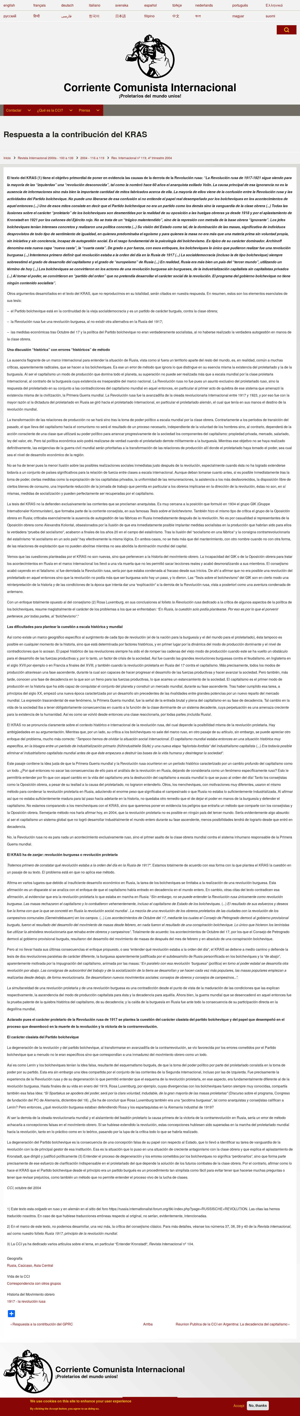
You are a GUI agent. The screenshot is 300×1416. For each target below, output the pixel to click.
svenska (121, 5)
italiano (94, 5)
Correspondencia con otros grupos (34, 1283)
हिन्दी (36, 15)
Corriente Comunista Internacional (150, 87)
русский (10, 15)
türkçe (177, 5)
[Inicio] (150, 56)
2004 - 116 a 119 (92, 158)
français (39, 5)
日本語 (120, 15)
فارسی (66, 15)
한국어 (94, 15)
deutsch (67, 5)
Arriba (148, 1324)
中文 (175, 15)
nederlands (204, 5)
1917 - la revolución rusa (26, 1301)
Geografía (14, 1258)
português (240, 5)
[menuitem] (19, 110)
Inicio (7, 158)
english (9, 5)
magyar (238, 15)
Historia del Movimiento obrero (31, 1294)
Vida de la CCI (18, 1276)
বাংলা (198, 15)
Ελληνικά (274, 5)
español (150, 5)
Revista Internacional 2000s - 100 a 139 (45, 158)
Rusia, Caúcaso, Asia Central (30, 1265)
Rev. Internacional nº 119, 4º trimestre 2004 (141, 158)
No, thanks (258, 1405)
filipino (149, 15)
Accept (238, 1405)
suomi (270, 15)
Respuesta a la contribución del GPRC (42, 1324)
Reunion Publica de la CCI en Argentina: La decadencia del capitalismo (232, 1324)
